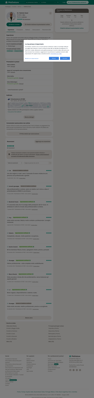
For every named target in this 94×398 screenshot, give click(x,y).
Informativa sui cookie (56, 53)
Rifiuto (54, 58)
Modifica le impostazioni (31, 58)
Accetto (65, 58)
